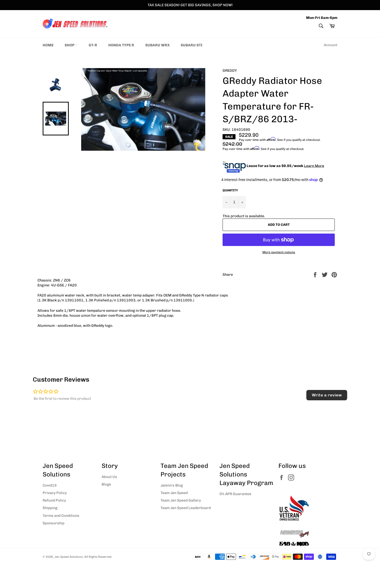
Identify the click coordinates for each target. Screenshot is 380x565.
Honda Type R (121, 45)
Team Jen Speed (174, 493)
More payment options (278, 252)
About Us (109, 477)
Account (330, 45)
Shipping (50, 508)
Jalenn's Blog (172, 485)
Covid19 (50, 485)
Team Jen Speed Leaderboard (186, 508)
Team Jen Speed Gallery (181, 500)
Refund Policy (54, 500)
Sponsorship (53, 523)
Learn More (314, 165)
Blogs (106, 484)
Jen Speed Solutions (69, 557)
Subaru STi (191, 45)
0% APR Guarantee (235, 494)
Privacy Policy (55, 493)
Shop (70, 45)
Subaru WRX (157, 45)
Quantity (230, 190)
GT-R (93, 45)
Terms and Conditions (61, 515)
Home (48, 45)
